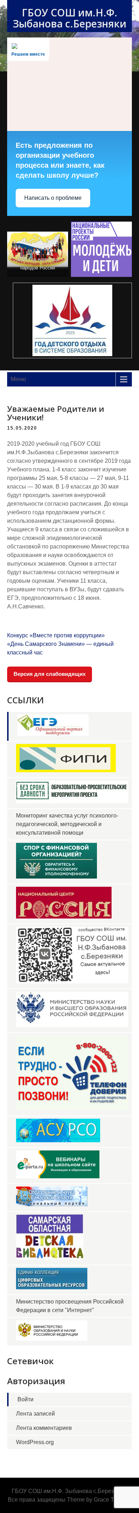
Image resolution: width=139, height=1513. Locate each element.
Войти (25, 1399)
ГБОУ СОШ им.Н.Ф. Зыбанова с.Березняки (70, 18)
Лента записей (35, 1414)
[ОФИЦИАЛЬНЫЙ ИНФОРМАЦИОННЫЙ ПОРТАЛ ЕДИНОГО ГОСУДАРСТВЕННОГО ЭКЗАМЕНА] (53, 734)
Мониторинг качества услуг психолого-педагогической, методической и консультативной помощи (67, 824)
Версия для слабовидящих (50, 674)
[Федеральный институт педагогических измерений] (66, 770)
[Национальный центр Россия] (64, 917)
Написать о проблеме (53, 198)
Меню (18, 379)
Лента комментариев (44, 1428)
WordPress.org (35, 1442)
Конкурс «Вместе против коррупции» (56, 635)
